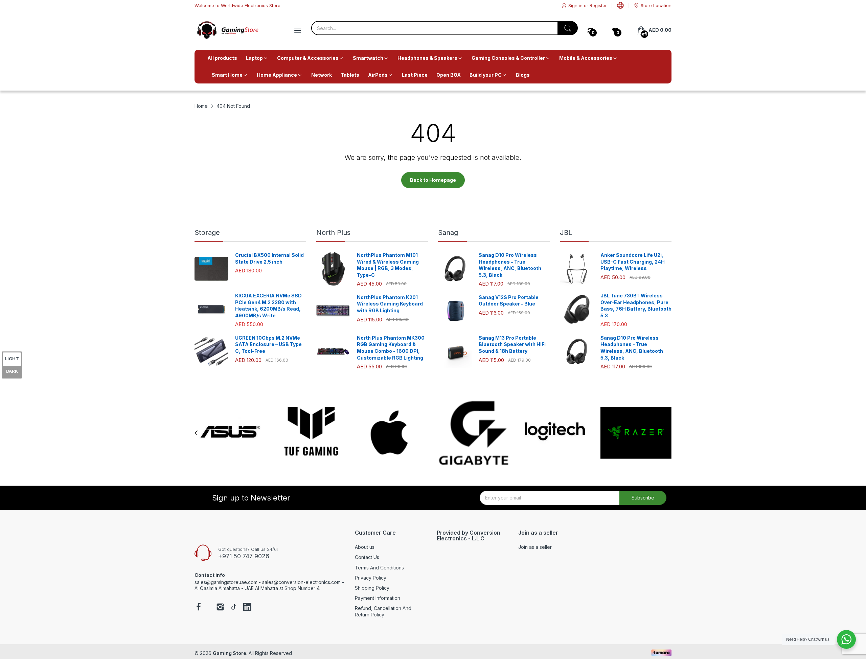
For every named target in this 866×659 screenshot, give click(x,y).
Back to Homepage (433, 180)
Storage (207, 232)
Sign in (576, 5)
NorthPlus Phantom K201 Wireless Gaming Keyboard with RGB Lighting (390, 303)
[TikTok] (233, 607)
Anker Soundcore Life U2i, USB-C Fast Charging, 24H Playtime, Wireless (632, 261)
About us (364, 547)
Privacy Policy (370, 578)
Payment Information (377, 598)
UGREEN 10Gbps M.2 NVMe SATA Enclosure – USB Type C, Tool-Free (268, 344)
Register (598, 5)
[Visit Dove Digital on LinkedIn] (247, 607)
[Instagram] (220, 607)
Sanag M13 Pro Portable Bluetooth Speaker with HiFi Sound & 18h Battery (512, 344)
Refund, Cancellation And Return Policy (383, 611)
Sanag (448, 232)
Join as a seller (535, 547)
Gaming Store (229, 653)
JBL (566, 232)
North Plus (333, 232)
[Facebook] (199, 607)
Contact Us (367, 557)
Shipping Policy (372, 588)
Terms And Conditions (379, 567)
